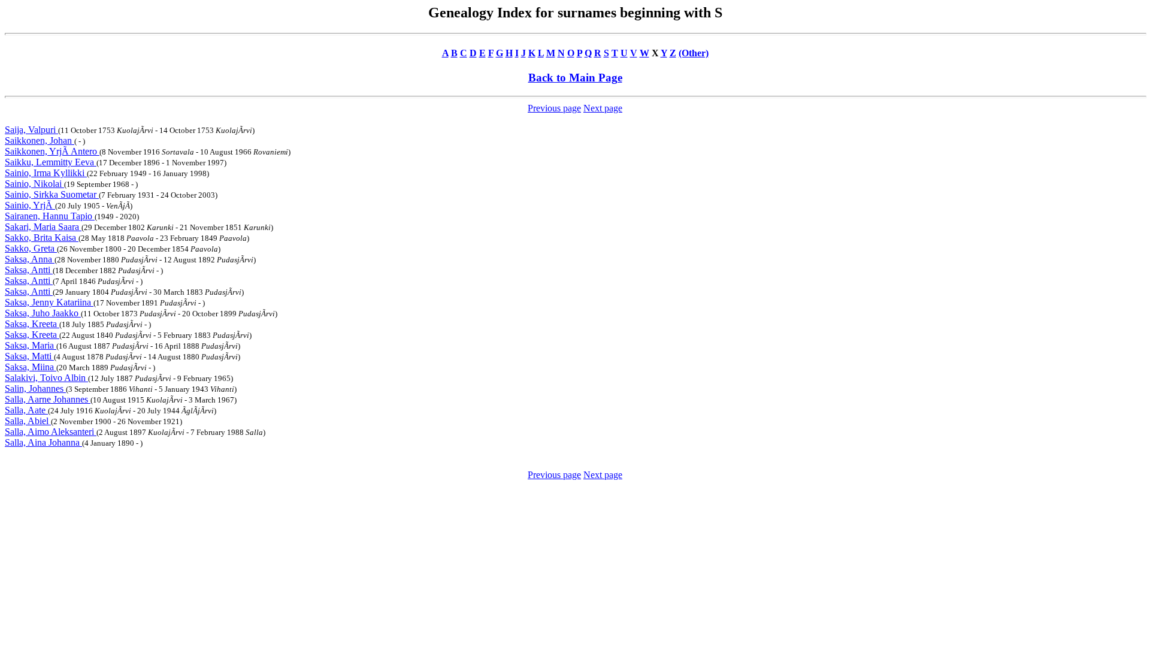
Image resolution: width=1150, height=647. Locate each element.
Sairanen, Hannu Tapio (50, 216)
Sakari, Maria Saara (43, 227)
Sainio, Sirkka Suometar (52, 194)
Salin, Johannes (35, 388)
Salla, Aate (26, 410)
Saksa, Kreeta (32, 324)
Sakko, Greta (31, 248)
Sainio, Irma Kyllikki (46, 173)
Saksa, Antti (29, 270)
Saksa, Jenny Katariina (49, 302)
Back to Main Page (575, 77)
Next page (602, 108)
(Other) (694, 53)
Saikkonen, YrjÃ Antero (52, 151)
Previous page (554, 108)
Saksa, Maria (30, 345)
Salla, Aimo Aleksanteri (50, 432)
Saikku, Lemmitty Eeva (50, 162)
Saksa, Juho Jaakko (43, 313)
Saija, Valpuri (31, 130)
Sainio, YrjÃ (30, 205)
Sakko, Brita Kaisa (41, 237)
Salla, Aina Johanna (43, 442)
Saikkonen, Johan (39, 140)
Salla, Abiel (28, 421)
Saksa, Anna (30, 259)
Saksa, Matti (29, 356)
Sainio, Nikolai (34, 184)
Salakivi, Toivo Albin (46, 378)
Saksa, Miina (30, 367)
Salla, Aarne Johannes (47, 399)
